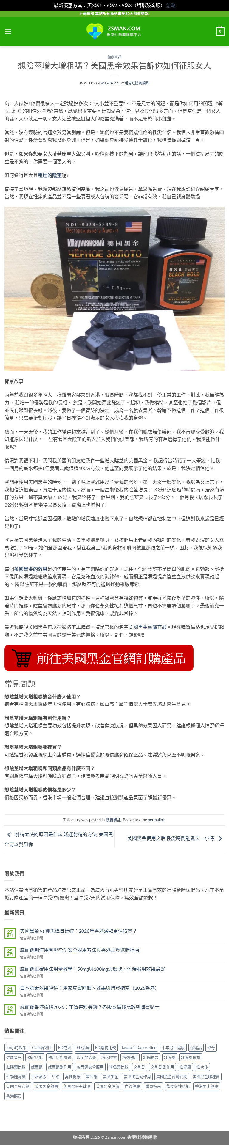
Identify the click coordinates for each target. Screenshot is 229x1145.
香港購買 (14, 1096)
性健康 (185, 1066)
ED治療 (83, 1047)
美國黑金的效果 (30, 569)
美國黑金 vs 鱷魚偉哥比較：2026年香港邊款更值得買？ (78, 931)
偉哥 (211, 1047)
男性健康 (73, 1076)
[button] (8, 31)
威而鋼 (37, 1066)
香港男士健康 (206, 1086)
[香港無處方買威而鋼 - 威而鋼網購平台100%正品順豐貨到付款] (114, 31)
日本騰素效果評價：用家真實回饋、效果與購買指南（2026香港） (90, 988)
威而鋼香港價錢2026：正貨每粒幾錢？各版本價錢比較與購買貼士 (90, 1007)
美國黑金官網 (18, 1086)
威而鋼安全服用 (90, 1066)
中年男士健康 (173, 1047)
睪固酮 (92, 1076)
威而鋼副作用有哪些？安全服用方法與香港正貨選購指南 (79, 950)
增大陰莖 (109, 1057)
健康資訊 (114, 57)
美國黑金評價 (107, 1086)
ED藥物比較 (105, 1047)
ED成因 (64, 1047)
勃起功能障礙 (59, 1057)
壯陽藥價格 (190, 1057)
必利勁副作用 (162, 1066)
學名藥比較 (119, 1066)
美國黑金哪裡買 (206, 1076)
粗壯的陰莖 (50, 175)
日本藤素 (39, 1076)
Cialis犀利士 (42, 1047)
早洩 (56, 1076)
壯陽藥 (170, 1057)
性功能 (202, 1066)
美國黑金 (110, 1076)
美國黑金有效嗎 (77, 1086)
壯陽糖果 (151, 1057)
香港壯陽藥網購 (137, 83)
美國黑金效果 (46, 1086)
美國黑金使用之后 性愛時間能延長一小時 (171, 838)
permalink (156, 819)
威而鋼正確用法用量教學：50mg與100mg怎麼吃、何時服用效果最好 (92, 969)
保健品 (196, 1047)
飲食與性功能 (178, 1086)
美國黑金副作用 (137, 1076)
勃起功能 (35, 1057)
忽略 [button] (171, 5)
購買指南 (153, 1086)
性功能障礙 (16, 1076)
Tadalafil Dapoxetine (138, 1047)
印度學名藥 (86, 1057)
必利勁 (140, 1066)
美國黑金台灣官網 (171, 1076)
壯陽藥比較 (16, 1066)
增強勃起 (130, 1057)
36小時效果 (16, 1047)
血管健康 (132, 1086)
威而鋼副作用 (59, 1066)
